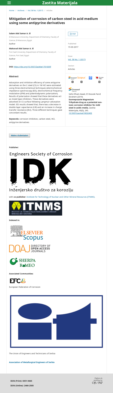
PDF (74, 34)
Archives (21, 10)
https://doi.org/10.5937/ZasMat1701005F (32, 66)
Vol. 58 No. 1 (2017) (35, 10)
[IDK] (41, 191)
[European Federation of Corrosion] (17, 283)
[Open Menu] (9, 2)
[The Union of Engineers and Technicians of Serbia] (56, 348)
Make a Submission (19, 135)
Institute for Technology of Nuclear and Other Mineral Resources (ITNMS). (61, 197)
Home (11, 10)
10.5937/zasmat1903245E (80, 113)
